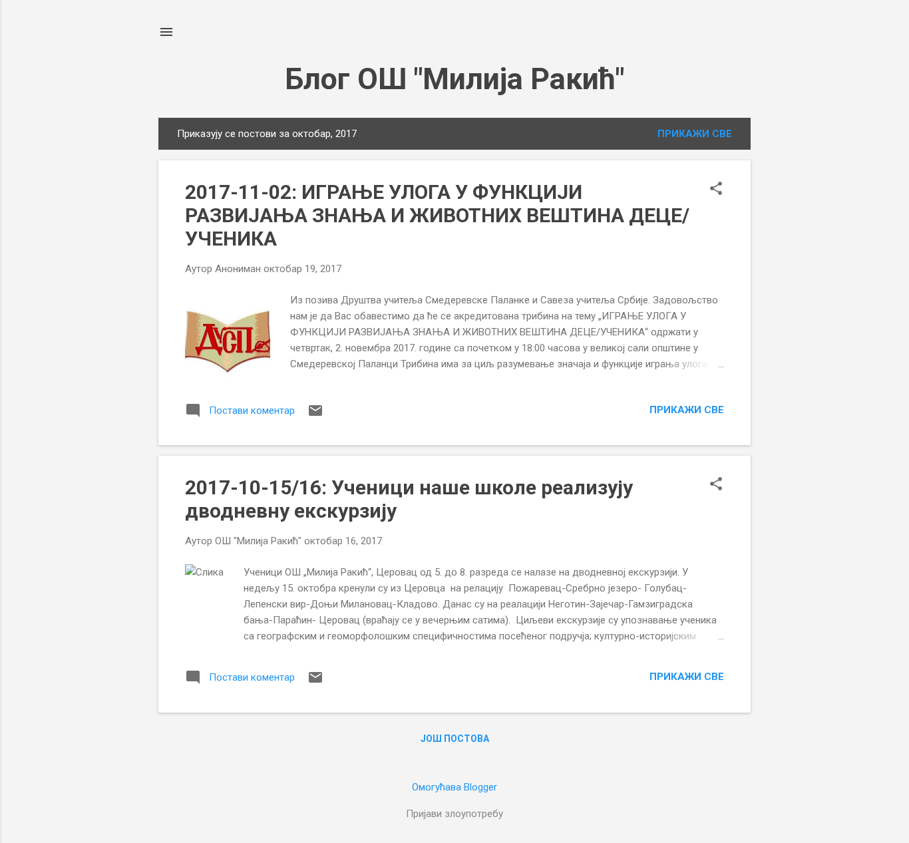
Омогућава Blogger (454, 787)
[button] (716, 189)
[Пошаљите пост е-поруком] (315, 415)
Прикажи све (694, 134)
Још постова (455, 738)
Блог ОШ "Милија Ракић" (454, 78)
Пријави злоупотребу (454, 814)
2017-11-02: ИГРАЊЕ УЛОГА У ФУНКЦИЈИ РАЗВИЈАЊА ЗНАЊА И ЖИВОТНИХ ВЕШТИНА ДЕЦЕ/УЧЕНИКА (437, 215)
